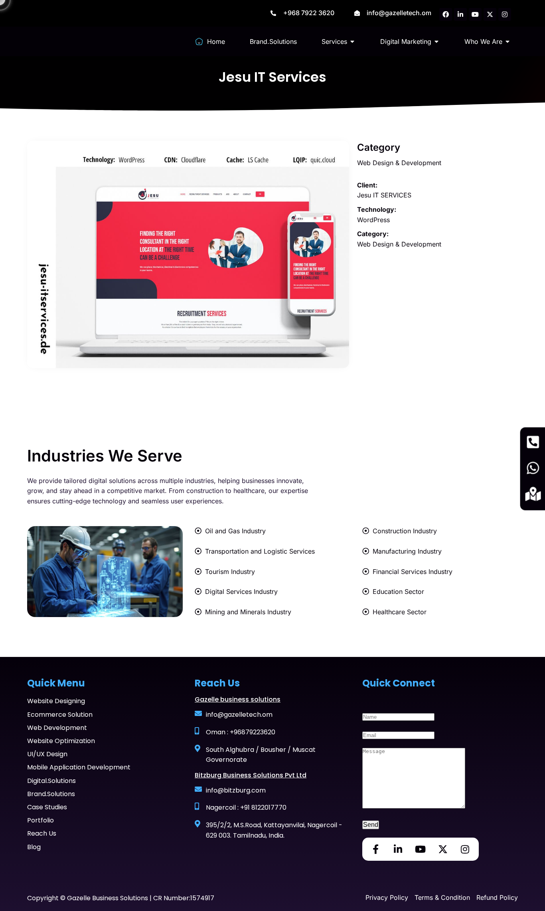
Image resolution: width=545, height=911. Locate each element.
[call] (533, 443)
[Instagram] (504, 14)
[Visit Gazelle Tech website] (58, 40)
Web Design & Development (399, 163)
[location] (533, 495)
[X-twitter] (490, 14)
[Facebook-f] (375, 849)
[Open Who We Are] (507, 41)
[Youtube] (475, 14)
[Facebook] (445, 14)
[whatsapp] (533, 469)
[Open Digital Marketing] (436, 41)
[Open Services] (352, 41)
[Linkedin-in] (460, 14)
